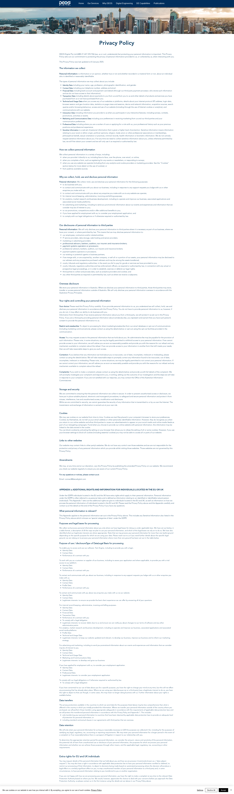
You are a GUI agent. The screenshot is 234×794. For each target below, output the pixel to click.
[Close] (231, 790)
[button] (93, 3)
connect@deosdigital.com (75, 479)
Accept (223, 790)
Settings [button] (200, 790)
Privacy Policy (96, 790)
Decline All (211, 790)
